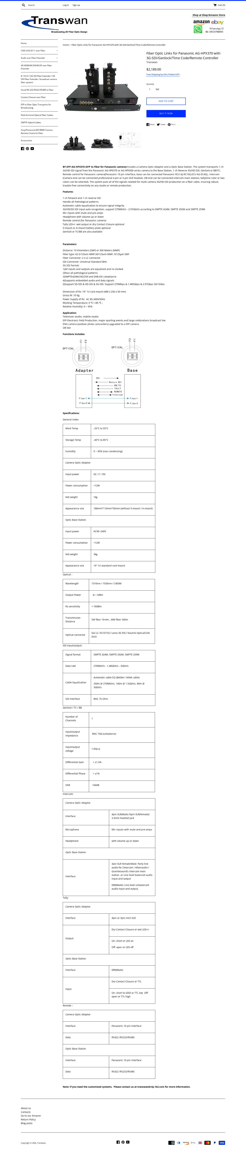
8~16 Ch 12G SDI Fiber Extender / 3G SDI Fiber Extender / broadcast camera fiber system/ (39, 79)
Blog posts (26, 1123)
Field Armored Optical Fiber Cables (37, 115)
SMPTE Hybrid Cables (31, 122)
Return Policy (28, 1119)
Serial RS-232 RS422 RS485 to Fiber (37, 89)
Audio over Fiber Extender (39, 57)
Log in (66, 5)
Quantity (150, 84)
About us (26, 1108)
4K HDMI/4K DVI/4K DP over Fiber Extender (36, 67)
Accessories (26, 140)
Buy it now (166, 113)
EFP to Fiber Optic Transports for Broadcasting (36, 106)
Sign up (76, 5)
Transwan (41, 1143)
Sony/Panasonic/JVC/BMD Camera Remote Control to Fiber (37, 132)
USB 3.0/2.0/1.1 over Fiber (39, 50)
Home (24, 43)
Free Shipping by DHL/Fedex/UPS (163, 74)
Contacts (26, 1112)
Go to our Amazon (31, 1115)
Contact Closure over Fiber (33, 97)
